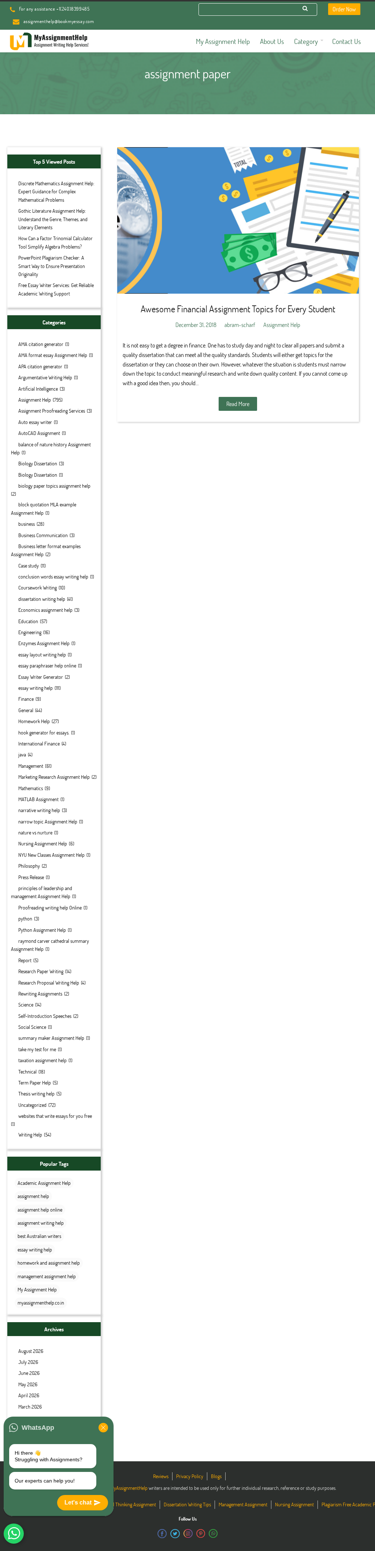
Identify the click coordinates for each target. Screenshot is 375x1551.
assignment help (33, 1196)
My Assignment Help (37, 1289)
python (25, 918)
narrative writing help (39, 810)
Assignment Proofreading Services (51, 410)
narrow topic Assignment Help (47, 821)
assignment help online (40, 1209)
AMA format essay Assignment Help (52, 355)
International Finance (39, 743)
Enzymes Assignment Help (44, 643)
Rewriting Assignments (40, 993)
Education (28, 621)
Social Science (32, 1026)
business (26, 523)
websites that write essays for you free (55, 1115)
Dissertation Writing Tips (187, 1504)
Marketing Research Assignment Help (54, 776)
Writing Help (30, 1134)
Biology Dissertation (37, 463)
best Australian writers (39, 1235)
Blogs (216, 1476)
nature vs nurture (35, 832)
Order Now (344, 9)
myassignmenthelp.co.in (41, 1302)
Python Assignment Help (42, 929)
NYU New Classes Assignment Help (51, 854)
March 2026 (30, 1406)
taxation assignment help (42, 1060)
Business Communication (43, 535)
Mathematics (30, 788)
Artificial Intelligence (38, 388)
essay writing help (35, 687)
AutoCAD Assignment (39, 432)
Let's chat (78, 1502)
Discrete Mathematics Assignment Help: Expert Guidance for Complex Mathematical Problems (56, 191)
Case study (28, 565)
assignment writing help (41, 1222)
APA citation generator (40, 366)
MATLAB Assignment (38, 799)
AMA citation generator (40, 344)
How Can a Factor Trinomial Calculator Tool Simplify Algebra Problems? (55, 242)
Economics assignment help (45, 609)
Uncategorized (32, 1104)
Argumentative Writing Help (45, 377)
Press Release (31, 877)
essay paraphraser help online (47, 665)
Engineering (29, 632)
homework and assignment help (49, 1262)
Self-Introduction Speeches (44, 1015)
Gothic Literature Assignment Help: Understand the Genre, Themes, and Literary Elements (53, 219)
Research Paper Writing (40, 971)
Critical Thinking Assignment (128, 1504)
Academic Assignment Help (44, 1182)
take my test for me (37, 1049)
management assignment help (47, 1276)
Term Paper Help (34, 1082)
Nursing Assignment (294, 1504)
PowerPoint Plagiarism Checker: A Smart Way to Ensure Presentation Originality (51, 266)
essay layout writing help (42, 654)
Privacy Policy (189, 1476)
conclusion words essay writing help (53, 576)
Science (25, 1004)
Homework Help (34, 721)
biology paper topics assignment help (54, 485)
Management (30, 765)
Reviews (160, 1476)
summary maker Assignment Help (51, 1037)
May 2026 (27, 1384)
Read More (237, 404)
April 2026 (28, 1395)
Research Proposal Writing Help (48, 982)
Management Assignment (243, 1504)
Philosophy (29, 865)
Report (24, 960)
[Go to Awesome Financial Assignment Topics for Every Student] (238, 220)
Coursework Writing (37, 587)
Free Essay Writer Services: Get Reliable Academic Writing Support (56, 289)
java (22, 754)
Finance (26, 698)
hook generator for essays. (43, 732)
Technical (27, 1071)
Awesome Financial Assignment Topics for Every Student (238, 309)
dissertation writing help (41, 598)
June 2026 (29, 1372)
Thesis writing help (36, 1093)
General (25, 710)
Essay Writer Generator (40, 676)
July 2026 (28, 1361)
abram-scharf (239, 324)
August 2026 (30, 1350)
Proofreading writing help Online (50, 907)
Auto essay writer (35, 422)
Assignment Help (34, 399)
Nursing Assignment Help (42, 843)
